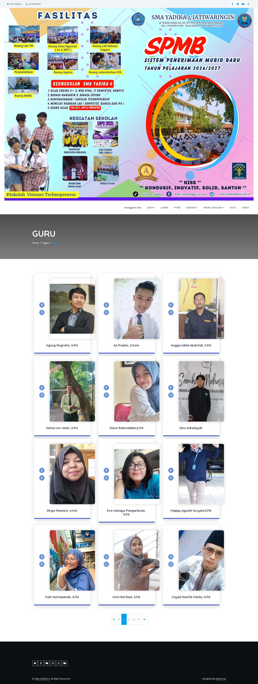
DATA (150, 207)
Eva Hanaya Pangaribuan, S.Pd (126, 512)
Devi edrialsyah (190, 428)
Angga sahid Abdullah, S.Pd (191, 345)
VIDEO (245, 207)
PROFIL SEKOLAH (212, 207)
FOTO (233, 207)
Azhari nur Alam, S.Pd (61, 428)
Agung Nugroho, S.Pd (61, 345)
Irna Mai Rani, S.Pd (126, 597)
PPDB (177, 207)
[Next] (139, 619)
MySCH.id (221, 678)
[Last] (144, 619)
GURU (55, 242)
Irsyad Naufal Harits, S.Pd (191, 597)
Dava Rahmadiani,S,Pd (126, 428)
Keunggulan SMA (132, 207)
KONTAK (191, 207)
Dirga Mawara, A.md (62, 510)
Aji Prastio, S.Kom (126, 345)
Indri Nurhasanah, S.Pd (62, 597)
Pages (45, 242)
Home (35, 242)
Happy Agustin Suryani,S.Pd (191, 510)
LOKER (164, 207)
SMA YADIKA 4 (42, 678)
